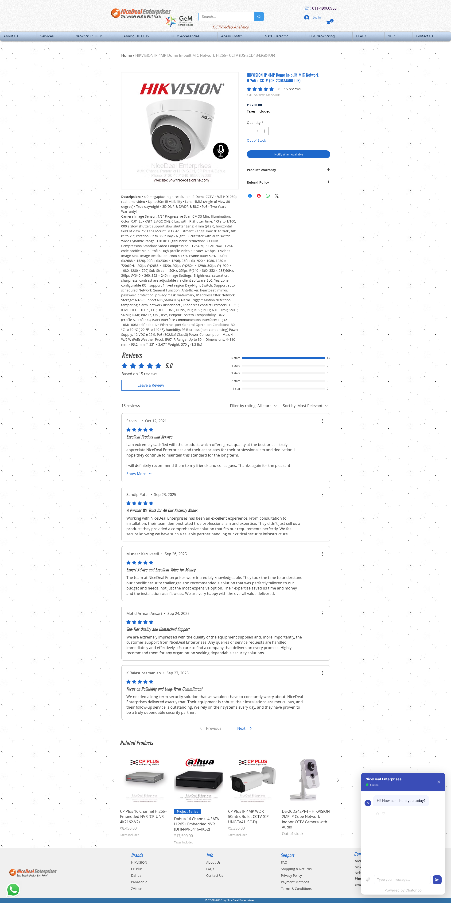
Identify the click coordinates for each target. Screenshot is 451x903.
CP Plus (137, 869)
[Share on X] (277, 196)
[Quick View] (144, 780)
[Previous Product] (113, 780)
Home (126, 55)
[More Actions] (322, 421)
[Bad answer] (383, 814)
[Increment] (265, 131)
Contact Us (214, 875)
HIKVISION (139, 862)
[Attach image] (368, 879)
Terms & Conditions (296, 888)
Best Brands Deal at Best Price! (141, 16)
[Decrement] (250, 131)
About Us (213, 862)
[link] (274, 89)
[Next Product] (338, 780)
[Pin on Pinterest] (259, 196)
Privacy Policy (291, 875)
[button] (330, 21)
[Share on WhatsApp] (268, 196)
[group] (225, 800)
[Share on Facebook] (250, 196)
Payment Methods (295, 882)
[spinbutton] (257, 131)
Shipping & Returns (296, 869)
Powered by (403, 890)
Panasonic (139, 882)
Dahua (136, 875)
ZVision (136, 888)
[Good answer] (377, 814)
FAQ (284, 862)
